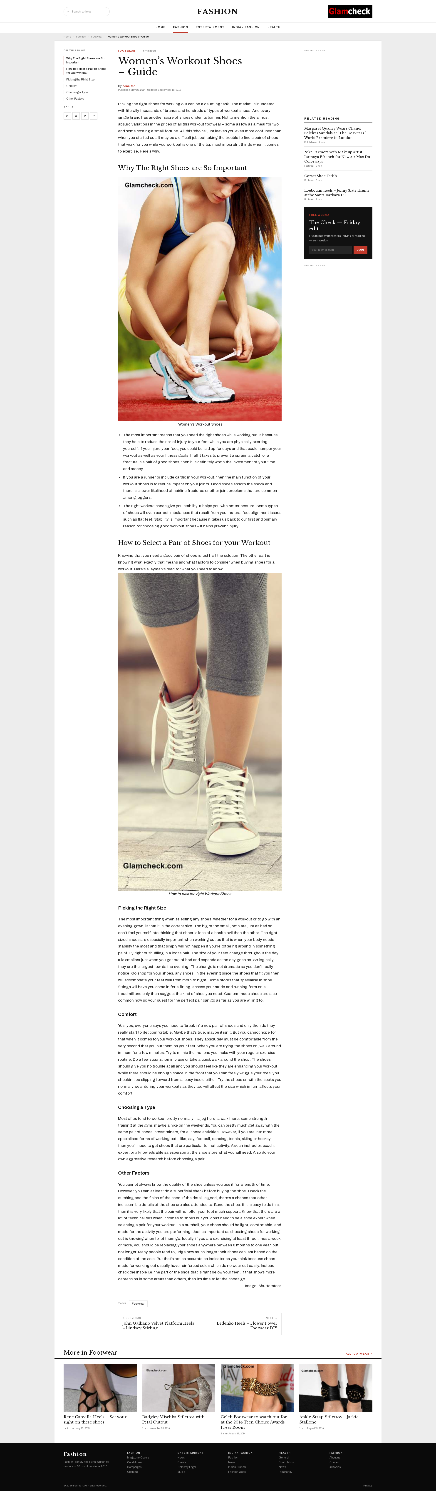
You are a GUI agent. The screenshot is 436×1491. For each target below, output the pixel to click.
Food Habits (286, 1462)
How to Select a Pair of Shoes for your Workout (86, 71)
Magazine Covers (138, 1457)
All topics (335, 1467)
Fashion (218, 11)
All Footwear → (359, 1354)
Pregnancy (285, 1472)
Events (182, 1462)
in (67, 116)
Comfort (71, 86)
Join (360, 249)
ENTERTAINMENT (210, 27)
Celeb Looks (134, 1462)
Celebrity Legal (187, 1467)
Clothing (132, 1472)
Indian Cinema (237, 1467)
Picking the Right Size (80, 79)
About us (334, 1457)
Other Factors (75, 98)
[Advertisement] (338, 81)
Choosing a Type (77, 92)
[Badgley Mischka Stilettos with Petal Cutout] (178, 1388)
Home (160, 27)
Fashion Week (237, 1472)
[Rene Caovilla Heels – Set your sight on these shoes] (100, 1388)
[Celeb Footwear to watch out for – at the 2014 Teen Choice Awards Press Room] (257, 1388)
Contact (334, 1462)
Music (181, 1472)
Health (274, 27)
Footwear (96, 36)
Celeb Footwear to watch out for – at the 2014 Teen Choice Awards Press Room (256, 1422)
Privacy (367, 1485)
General (284, 1457)
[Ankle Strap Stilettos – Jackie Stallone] (335, 1388)
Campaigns (134, 1467)
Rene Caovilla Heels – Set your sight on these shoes (95, 1420)
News (181, 1457)
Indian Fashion (246, 27)
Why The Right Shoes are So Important (85, 60)
